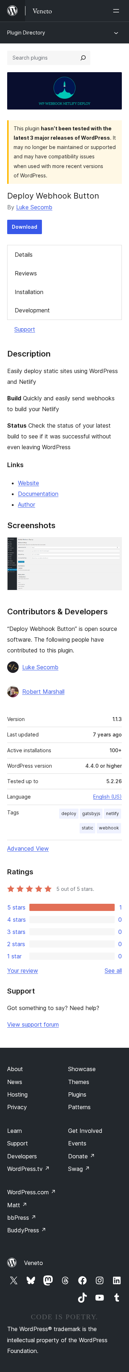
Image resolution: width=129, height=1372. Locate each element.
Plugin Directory (26, 32)
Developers (22, 1156)
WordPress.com (31, 1192)
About (15, 1069)
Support (24, 329)
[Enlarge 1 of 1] (112, 546)
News (14, 1081)
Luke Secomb (34, 207)
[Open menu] (117, 11)
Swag (79, 1168)
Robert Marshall (43, 691)
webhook (109, 828)
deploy (68, 813)
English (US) (107, 797)
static (87, 828)
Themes (78, 1081)
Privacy (17, 1107)
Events (77, 1143)
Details (24, 254)
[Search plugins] (83, 58)
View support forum (33, 1024)
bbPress (21, 1217)
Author (26, 504)
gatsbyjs (91, 813)
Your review (22, 970)
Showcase (82, 1069)
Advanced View (28, 848)
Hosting (17, 1094)
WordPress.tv (28, 1168)
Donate (81, 1156)
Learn (14, 1130)
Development (32, 310)
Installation (29, 292)
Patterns (79, 1107)
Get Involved (85, 1130)
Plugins (77, 1094)
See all (113, 970)
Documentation (38, 493)
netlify (112, 813)
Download (24, 227)
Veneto (33, 1262)
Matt (17, 1205)
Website (28, 483)
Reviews (26, 273)
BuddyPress (26, 1230)
